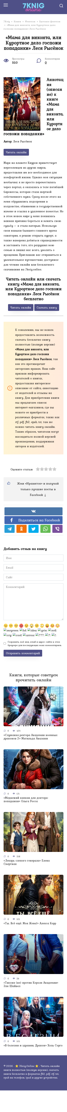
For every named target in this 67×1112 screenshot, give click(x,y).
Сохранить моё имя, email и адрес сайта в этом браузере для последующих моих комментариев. (35, 643)
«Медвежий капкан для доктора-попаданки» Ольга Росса (26, 799)
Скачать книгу (47, 307)
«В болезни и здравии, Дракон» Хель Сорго (33, 1045)
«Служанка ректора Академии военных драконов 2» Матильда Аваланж (31, 736)
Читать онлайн (16, 152)
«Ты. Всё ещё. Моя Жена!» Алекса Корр (30, 923)
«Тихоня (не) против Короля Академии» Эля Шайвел (31, 984)
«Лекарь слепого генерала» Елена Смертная (27, 862)
